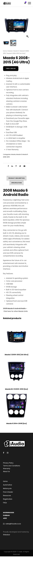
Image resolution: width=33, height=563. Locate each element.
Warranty (6, 468)
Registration (7, 499)
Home (5, 51)
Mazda (10, 51)
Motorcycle (7, 488)
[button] (27, 26)
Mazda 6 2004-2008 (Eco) (16, 423)
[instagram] (7, 452)
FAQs (5, 503)
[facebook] (3, 452)
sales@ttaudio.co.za (13, 524)
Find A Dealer (8, 492)
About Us (6, 471)
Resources (7, 495)
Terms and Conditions (11, 466)
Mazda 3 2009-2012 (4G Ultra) (16, 355)
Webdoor (6, 535)
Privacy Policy (8, 463)
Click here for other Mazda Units (16, 311)
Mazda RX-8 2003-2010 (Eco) (16, 389)
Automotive (7, 485)
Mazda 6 (16, 51)
